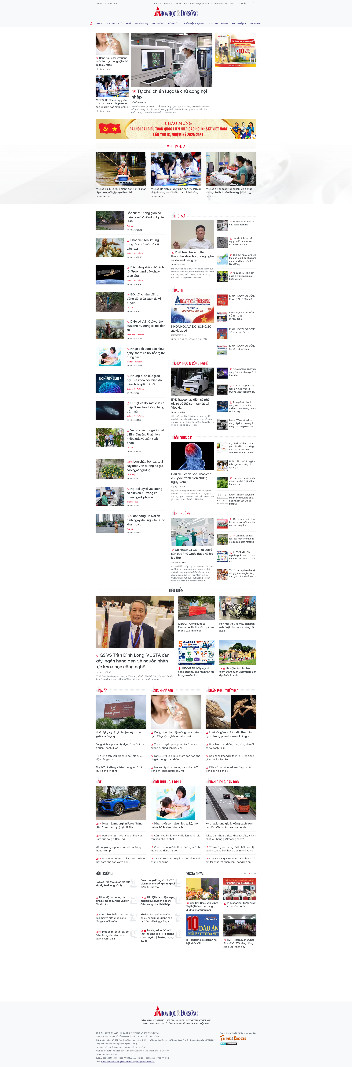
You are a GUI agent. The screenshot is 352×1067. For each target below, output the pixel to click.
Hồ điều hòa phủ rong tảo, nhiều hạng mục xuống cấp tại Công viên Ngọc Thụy (156, 918)
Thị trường (158, 24)
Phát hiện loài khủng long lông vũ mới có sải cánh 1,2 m (143, 244)
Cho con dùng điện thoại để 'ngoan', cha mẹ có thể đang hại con (176, 849)
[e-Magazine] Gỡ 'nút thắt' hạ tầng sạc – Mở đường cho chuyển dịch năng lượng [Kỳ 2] (157, 935)
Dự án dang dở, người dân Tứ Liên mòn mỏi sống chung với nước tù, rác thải (158, 883)
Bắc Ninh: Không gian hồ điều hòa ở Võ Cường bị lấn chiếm (145, 217)
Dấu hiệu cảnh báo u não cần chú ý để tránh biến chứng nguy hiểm (191, 478)
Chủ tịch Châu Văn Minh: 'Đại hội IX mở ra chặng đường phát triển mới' (202, 906)
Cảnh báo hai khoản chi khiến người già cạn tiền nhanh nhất (175, 837)
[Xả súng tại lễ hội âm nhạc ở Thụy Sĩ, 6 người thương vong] (222, 276)
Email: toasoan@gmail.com (196, 3)
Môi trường (174, 24)
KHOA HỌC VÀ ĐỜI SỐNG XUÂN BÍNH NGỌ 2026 (242, 297)
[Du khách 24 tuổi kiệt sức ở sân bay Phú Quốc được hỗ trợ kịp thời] (192, 532)
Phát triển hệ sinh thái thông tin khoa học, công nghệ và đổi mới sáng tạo (192, 256)
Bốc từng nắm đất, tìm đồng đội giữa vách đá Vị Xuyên (144, 299)
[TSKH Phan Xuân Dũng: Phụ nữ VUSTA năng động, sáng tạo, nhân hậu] (239, 925)
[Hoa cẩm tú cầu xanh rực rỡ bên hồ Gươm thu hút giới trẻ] (222, 482)
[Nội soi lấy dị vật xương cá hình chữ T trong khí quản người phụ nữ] (110, 496)
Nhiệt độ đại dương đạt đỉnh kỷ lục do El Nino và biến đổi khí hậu (112, 901)
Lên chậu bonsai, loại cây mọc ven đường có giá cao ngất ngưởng (145, 466)
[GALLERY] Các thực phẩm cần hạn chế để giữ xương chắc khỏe (175, 757)
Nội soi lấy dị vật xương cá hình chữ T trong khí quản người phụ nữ (144, 493)
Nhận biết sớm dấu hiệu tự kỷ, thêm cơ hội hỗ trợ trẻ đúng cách (146, 353)
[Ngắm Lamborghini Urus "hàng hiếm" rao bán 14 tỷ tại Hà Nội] (121, 803)
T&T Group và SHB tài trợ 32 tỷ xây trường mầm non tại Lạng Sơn (242, 522)
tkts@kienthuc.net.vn (145, 1061)
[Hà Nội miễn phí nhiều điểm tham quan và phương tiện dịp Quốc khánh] (237, 652)
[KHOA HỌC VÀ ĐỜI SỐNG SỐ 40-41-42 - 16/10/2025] (222, 316)
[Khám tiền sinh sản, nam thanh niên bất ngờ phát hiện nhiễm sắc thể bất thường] (222, 498)
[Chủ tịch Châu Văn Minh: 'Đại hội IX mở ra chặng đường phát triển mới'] (202, 889)
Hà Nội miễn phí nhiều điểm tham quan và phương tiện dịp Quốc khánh (237, 672)
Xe (100, 781)
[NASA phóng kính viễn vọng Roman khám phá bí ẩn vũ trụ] (222, 373)
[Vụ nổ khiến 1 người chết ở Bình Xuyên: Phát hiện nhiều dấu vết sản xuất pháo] (110, 437)
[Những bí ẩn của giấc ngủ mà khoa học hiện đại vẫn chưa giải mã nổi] (110, 383)
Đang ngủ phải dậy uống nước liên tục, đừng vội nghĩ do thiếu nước (111, 61)
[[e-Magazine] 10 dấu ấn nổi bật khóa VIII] (202, 925)
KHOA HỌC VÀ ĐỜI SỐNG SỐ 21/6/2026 (191, 328)
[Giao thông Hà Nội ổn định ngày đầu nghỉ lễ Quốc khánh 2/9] (110, 523)
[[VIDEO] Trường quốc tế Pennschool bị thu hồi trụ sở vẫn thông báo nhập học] (196, 608)
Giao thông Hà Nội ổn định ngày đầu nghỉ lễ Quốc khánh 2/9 (146, 520)
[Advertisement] (176, 974)
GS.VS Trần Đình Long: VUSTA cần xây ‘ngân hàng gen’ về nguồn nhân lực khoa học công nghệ (132, 661)
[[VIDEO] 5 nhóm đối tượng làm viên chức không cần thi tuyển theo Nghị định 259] (231, 169)
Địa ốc (102, 690)
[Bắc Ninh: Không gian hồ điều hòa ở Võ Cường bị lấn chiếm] (110, 220)
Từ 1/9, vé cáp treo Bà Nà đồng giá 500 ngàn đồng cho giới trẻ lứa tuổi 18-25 (242, 573)
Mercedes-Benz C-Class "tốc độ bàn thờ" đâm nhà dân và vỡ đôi (120, 860)
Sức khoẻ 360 (239, 24)
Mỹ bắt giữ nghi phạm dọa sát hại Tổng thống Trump (118, 849)
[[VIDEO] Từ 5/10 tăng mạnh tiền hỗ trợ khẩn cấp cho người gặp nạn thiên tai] (121, 169)
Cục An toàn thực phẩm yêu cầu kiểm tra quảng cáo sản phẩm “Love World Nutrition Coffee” (241, 448)
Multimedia (256, 24)
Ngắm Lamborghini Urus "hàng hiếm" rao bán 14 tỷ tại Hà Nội (119, 825)
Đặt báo (157, 3)
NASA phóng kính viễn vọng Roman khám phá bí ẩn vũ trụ (242, 372)
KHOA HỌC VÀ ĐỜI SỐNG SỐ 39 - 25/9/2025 (242, 331)
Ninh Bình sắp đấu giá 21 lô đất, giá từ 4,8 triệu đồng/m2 (119, 757)
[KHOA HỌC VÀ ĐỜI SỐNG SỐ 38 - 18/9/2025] (222, 349)
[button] (245, 873)
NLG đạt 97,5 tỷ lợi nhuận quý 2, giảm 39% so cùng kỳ (119, 734)
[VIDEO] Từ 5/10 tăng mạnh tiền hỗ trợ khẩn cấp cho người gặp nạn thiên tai (121, 190)
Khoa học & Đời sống (176, 11)
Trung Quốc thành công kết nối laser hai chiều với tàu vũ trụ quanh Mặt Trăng (242, 407)
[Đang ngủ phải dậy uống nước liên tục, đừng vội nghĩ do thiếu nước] (112, 44)
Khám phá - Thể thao (135, 253)
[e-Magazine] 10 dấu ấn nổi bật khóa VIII (201, 941)
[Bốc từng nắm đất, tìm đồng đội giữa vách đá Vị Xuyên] (110, 302)
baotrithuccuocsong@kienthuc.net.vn (118, 1061)
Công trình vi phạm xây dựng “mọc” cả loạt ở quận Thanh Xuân (120, 746)
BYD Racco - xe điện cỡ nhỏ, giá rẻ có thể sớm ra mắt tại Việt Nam (190, 403)
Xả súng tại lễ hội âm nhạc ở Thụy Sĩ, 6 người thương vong (241, 276)
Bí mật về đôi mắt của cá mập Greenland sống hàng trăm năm (145, 407)
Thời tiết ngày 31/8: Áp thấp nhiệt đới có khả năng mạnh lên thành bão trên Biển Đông (242, 259)
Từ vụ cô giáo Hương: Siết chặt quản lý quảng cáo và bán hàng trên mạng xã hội (230, 849)
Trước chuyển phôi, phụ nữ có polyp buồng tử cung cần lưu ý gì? (173, 746)
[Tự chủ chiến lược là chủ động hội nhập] (171, 60)
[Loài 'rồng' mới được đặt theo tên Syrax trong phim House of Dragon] (231, 712)
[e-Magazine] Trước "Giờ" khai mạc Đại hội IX (239, 905)
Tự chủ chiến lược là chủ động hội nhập (169, 94)
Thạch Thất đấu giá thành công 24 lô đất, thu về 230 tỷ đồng (119, 769)
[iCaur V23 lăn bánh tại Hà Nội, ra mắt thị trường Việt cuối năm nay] (222, 389)
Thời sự (100, 24)
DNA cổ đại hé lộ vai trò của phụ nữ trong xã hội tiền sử (146, 326)
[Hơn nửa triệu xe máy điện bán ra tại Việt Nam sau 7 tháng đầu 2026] (237, 608)
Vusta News (195, 873)
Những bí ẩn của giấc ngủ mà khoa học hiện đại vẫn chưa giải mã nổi (144, 380)
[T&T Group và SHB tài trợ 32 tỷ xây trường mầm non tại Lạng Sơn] (222, 523)
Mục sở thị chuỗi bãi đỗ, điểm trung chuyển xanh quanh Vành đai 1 (112, 935)
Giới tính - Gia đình (218, 24)
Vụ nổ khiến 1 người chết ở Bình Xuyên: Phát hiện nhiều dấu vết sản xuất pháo (145, 436)
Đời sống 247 (141, 24)
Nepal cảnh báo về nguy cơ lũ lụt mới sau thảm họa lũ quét (240, 241)
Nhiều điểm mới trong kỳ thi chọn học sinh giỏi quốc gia (242, 464)
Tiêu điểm (176, 590)
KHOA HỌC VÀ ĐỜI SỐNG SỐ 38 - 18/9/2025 (242, 347)
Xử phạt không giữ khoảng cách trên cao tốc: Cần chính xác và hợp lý (229, 825)
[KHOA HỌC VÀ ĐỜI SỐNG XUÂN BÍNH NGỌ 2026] (222, 300)
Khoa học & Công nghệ (119, 24)
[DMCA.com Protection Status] (228, 1044)
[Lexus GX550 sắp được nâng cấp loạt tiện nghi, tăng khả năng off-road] (222, 424)
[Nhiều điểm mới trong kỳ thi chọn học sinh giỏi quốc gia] (222, 465)
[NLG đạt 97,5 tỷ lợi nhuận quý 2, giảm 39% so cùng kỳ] (121, 712)
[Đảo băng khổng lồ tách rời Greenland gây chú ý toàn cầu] (110, 274)
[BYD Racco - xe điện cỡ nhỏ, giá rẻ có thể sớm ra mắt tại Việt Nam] (192, 382)
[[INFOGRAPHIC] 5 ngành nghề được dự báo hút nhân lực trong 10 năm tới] (222, 556)
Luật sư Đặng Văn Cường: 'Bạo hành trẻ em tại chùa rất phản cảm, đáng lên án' (230, 860)
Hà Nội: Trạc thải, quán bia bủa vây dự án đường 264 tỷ (113, 883)
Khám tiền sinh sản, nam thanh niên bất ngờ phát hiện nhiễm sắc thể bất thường (241, 499)
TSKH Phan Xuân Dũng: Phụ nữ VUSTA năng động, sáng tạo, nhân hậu (238, 943)
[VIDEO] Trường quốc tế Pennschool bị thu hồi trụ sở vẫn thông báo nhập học (196, 627)
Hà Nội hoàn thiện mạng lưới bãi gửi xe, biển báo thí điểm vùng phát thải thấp (158, 901)
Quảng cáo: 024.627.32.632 (223, 3)
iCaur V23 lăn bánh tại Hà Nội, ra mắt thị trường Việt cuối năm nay (242, 388)
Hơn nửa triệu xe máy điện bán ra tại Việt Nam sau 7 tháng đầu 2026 (237, 627)
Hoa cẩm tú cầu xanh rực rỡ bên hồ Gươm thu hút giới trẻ (242, 481)
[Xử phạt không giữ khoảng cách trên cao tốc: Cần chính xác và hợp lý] (231, 803)
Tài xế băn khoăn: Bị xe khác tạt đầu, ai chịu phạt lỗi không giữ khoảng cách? (231, 837)
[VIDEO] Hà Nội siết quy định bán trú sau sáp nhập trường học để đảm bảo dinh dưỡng (112, 103)
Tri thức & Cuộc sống (233, 1038)
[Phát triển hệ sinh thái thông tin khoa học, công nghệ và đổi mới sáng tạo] (192, 234)
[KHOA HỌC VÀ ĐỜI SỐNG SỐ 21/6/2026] (192, 309)
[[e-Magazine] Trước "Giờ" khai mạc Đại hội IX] (239, 889)
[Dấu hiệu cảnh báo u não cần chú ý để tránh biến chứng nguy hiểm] (192, 456)
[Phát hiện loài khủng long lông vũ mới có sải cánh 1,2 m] (110, 247)
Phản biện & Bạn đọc (194, 24)
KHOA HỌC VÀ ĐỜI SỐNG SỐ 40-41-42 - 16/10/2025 (242, 315)
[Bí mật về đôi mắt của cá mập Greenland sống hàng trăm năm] (110, 410)
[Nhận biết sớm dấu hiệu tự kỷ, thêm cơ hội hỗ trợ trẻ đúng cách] (110, 356)
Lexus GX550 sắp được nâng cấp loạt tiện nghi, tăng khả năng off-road (241, 423)
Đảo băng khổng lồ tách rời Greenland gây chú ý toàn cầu (145, 271)
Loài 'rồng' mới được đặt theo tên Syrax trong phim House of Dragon (229, 734)
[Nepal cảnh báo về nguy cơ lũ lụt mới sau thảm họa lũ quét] (222, 242)
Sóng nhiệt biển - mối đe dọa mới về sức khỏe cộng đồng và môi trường (112, 918)
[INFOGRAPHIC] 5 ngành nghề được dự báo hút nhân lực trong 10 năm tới (242, 557)
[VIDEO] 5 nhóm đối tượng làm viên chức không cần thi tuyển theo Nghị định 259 (229, 190)
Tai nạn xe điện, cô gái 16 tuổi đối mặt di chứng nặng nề (175, 860)
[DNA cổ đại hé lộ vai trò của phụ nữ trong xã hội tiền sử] (110, 329)
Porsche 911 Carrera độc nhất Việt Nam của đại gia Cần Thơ (119, 837)
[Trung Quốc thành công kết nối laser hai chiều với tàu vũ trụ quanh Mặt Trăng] (222, 406)
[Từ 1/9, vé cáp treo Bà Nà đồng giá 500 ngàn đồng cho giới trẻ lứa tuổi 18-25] (222, 574)
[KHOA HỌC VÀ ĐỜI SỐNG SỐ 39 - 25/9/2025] (222, 333)
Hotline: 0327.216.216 (172, 3)
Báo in (178, 290)
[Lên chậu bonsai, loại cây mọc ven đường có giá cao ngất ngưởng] (110, 469)
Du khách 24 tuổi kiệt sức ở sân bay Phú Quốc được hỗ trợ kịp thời (192, 553)
